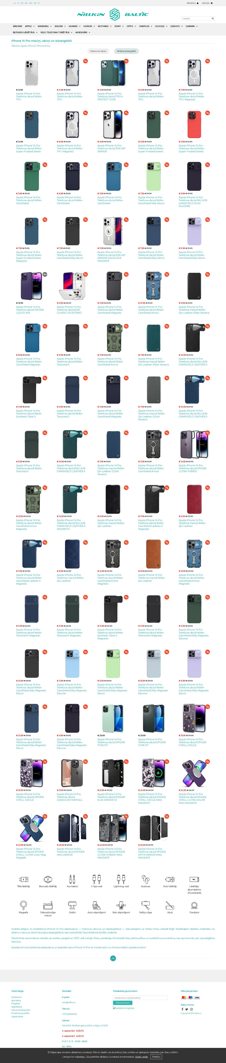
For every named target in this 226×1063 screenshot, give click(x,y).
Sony (118, 26)
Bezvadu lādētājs (23, 32)
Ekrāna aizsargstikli (126, 51)
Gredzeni (194, 912)
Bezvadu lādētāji (48, 886)
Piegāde (15, 1003)
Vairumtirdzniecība (20, 1010)
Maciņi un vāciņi (98, 51)
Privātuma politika (20, 1013)
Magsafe (23, 912)
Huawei (73, 26)
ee (22, 3)
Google (160, 26)
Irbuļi (170, 912)
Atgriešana (16, 1006)
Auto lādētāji (170, 886)
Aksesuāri (81, 32)
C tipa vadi (96, 886)
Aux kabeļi (72, 886)
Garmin (190, 26)
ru (26, 3)
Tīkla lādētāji (23, 886)
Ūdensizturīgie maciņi (48, 914)
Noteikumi (16, 997)
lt (18, 3)
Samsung (43, 26)
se (35, 3)
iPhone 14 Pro (43, 46)
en (30, 3)
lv (15, 3)
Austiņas (145, 886)
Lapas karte (17, 1016)
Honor (87, 26)
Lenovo (175, 26)
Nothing (103, 26)
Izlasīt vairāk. (141, 1056)
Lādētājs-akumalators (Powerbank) (194, 889)
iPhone (32, 46)
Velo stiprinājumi (121, 912)
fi (39, 3)
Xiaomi (59, 26)
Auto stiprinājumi (97, 912)
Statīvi (72, 912)
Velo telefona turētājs (54, 32)
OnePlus (144, 26)
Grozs (206, 3)
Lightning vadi (121, 886)
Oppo (130, 26)
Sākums (15, 46)
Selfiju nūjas (145, 912)
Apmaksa (16, 1000)
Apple (24, 46)
